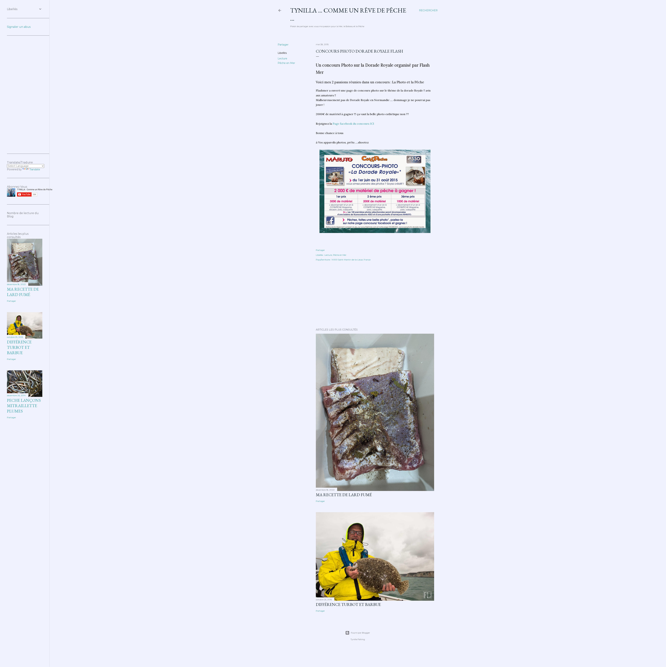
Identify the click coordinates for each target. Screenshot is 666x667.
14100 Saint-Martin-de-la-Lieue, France (351, 259)
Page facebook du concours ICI (353, 123)
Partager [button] (283, 44)
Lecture (282, 58)
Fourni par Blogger (360, 632)
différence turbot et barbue (348, 604)
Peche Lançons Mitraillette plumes (24, 406)
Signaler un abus (19, 26)
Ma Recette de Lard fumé (344, 494)
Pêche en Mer (286, 63)
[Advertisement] (375, 295)
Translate (34, 169)
